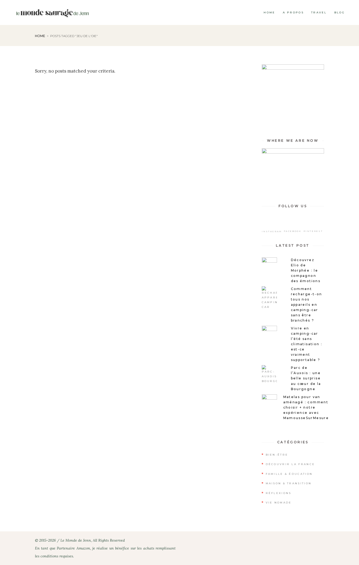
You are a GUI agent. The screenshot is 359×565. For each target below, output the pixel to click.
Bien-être (277, 454)
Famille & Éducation (289, 474)
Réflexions (278, 493)
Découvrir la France (290, 464)
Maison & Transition (289, 483)
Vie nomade (279, 502)
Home (40, 36)
